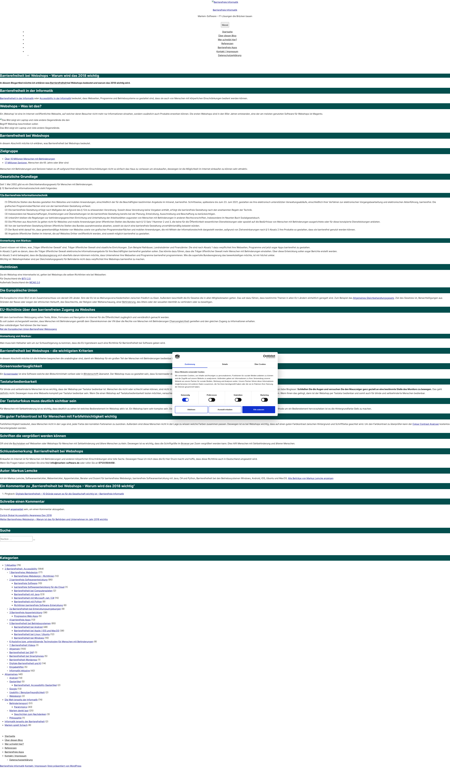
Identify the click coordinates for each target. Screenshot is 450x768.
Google (13, 688)
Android (13, 677)
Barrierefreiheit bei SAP (21, 652)
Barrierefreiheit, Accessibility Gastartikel (35, 685)
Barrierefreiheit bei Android (28, 627)
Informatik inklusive (19, 670)
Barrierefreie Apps (227, 47)
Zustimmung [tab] (190, 364)
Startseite (227, 31)
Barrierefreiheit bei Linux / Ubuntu (32, 634)
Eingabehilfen (16, 667)
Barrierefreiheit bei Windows (29, 638)
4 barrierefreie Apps (20, 619)
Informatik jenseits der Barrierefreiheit (25, 721)
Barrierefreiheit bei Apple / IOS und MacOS (36, 630)
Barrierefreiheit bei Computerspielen (33, 590)
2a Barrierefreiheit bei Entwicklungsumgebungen (35, 608)
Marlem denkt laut (18, 710)
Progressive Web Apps (26, 616)
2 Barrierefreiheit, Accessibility (21, 568)
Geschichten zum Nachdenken (30, 714)
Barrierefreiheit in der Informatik (17, 98)
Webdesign (15, 696)
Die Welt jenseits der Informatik (21, 699)
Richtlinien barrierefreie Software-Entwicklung (38, 605)
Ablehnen (191, 410)
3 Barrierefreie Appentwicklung (25, 612)
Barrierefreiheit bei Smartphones (26, 656)
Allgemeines (11, 674)
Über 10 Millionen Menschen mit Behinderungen (30, 158)
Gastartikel (15, 681)
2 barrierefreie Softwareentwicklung (28, 579)
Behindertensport (18, 703)
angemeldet (17, 509)
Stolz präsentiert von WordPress (64, 765)
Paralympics (20, 707)
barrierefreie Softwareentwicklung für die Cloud (39, 587)
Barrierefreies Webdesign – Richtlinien (34, 576)
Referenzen (227, 43)
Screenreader (11, 373)
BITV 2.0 (26, 278)
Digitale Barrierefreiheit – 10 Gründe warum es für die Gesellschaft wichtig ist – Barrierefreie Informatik (70, 493)
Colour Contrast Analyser (425, 424)
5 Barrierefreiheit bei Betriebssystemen (30, 623)
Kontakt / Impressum (227, 51)
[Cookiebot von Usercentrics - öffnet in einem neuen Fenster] (265, 356)
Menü (225, 25)
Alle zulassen (258, 410)
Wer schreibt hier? (227, 39)
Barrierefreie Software (25, 583)
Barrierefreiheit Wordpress (23, 659)
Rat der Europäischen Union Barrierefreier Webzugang (28, 329)
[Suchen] (34, 539)
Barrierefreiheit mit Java (26, 594)
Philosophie (15, 717)
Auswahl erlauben (225, 410)
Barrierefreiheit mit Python (28, 601)
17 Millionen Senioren (16, 162)
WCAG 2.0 (34, 282)
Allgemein (14, 648)
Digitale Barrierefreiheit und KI (25, 663)
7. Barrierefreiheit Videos (22, 645)
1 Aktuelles (10, 565)
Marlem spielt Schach (16, 725)
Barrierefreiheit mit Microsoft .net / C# (34, 598)
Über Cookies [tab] (260, 364)
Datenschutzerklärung (229, 55)
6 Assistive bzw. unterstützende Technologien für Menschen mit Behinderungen (51, 641)
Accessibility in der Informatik (55, 98)
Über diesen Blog (227, 35)
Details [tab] (225, 364)
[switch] (211, 400)
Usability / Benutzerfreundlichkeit (27, 692)
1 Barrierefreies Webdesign (23, 572)
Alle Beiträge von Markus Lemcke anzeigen (310, 478)
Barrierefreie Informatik (225, 10)
